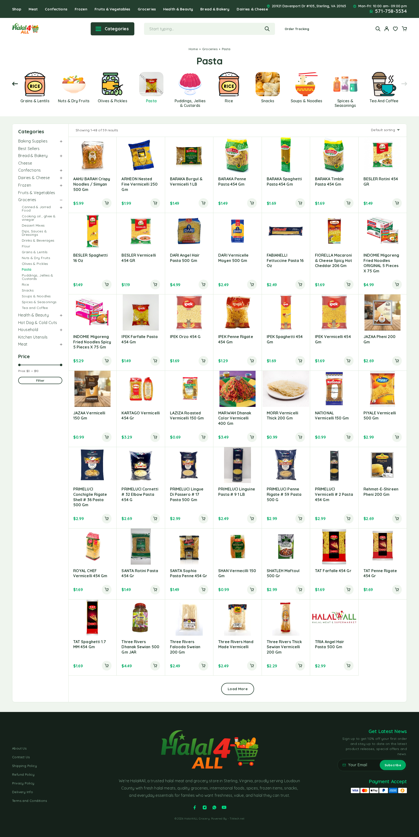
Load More (237, 689)
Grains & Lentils (35, 252)
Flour (26, 246)
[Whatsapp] (214, 807)
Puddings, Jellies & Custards (37, 277)
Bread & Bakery (214, 9)
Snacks (28, 290)
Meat (33, 9)
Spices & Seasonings (39, 302)
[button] (107, 203)
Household (28, 329)
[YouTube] (224, 807)
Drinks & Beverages (38, 240)
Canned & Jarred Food (36, 209)
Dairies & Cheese (252, 9)
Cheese (25, 163)
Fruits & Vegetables (112, 9)
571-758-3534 (391, 11)
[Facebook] (195, 807)
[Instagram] (205, 807)
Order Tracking (297, 29)
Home (193, 49)
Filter (40, 380)
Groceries (147, 9)
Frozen (81, 9)
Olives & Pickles (35, 263)
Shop (16, 9)
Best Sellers (29, 148)
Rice (25, 284)
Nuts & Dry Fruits (36, 258)
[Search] (378, 29)
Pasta (27, 269)
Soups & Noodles (36, 296)
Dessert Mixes (33, 225)
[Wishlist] (395, 29)
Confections (56, 9)
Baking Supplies (33, 141)
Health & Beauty (178, 9)
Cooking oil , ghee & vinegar (39, 218)
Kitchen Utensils (33, 337)
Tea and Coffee (35, 308)
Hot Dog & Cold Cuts (37, 322)
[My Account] (386, 29)
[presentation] (15, 84)
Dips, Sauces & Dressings (34, 233)
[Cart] (404, 29)
